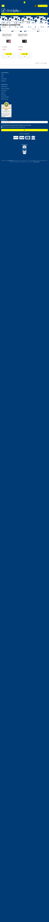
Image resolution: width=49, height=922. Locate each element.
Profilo (2, 74)
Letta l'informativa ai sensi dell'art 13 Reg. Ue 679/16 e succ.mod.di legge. (16, 125)
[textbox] (24, 14)
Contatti (3, 92)
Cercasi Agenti (24, 149)
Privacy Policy (4, 90)
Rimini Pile (11, 160)
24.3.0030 (4, 46)
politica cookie (45, 0)
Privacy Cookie (36, 161)
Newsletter (3, 80)
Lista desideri (4, 78)
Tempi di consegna (5, 97)
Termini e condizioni (5, 88)
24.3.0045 (20, 46)
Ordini (2, 76)
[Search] (47, 14)
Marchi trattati (4, 86)
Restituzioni (3, 94)
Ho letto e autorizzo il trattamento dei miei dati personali (13, 127)
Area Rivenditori (24, 144)
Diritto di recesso (4, 99)
